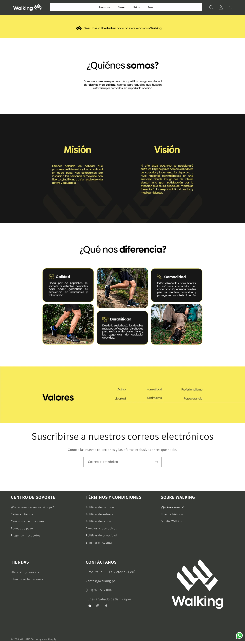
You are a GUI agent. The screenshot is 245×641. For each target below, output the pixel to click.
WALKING (25, 639)
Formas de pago (22, 528)
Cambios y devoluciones (27, 521)
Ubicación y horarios (25, 572)
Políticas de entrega (99, 514)
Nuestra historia (172, 514)
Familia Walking (171, 521)
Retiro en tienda (22, 514)
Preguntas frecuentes (25, 535)
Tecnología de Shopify (43, 639)
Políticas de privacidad (101, 535)
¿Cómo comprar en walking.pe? (32, 507)
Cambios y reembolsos (101, 528)
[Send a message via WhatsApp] (239, 635)
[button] (211, 7)
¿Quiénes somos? (173, 507)
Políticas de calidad (99, 521)
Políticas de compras (100, 507)
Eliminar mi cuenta (99, 542)
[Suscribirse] (156, 462)
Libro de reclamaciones (27, 579)
